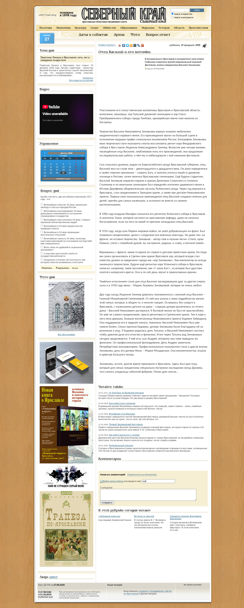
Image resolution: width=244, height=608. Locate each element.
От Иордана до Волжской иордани (126, 393)
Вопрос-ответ (158, 34)
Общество (109, 28)
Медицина (148, 28)
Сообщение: (106, 487)
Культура (80, 28)
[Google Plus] (142, 45)
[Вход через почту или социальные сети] (111, 481)
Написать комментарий (112, 474)
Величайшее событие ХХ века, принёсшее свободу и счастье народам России (64, 206)
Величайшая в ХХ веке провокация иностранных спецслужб (60, 233)
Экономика (63, 28)
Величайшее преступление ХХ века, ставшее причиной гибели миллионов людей (65, 221)
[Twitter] (127, 45)
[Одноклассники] (131, 45)
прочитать (88, 78)
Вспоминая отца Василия (122, 414)
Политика (45, 28)
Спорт (95, 28)
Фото (135, 34)
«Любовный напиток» (109, 516)
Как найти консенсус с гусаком (124, 435)
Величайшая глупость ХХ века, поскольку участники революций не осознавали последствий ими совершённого (66, 241)
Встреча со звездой (144, 516)
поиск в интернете (183, 17)
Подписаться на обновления (142, 474)
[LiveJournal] (139, 45)
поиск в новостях (183, 14)
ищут (53, 577)
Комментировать (107, 45)
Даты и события (93, 34)
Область (179, 28)
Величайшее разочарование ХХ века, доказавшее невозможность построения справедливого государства (61, 213)
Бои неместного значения (122, 403)
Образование (128, 28)
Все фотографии (66, 334)
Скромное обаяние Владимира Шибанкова (185, 517)
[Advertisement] (120, 80)
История (164, 28)
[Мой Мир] (135, 45)
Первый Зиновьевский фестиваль (126, 424)
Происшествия (198, 28)
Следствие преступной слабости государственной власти (59, 254)
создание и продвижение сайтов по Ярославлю (147, 592)
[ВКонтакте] (124, 45)
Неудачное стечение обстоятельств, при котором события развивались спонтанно (63, 261)
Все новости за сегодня (81, 80)
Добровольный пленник (121, 445)
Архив (119, 34)
